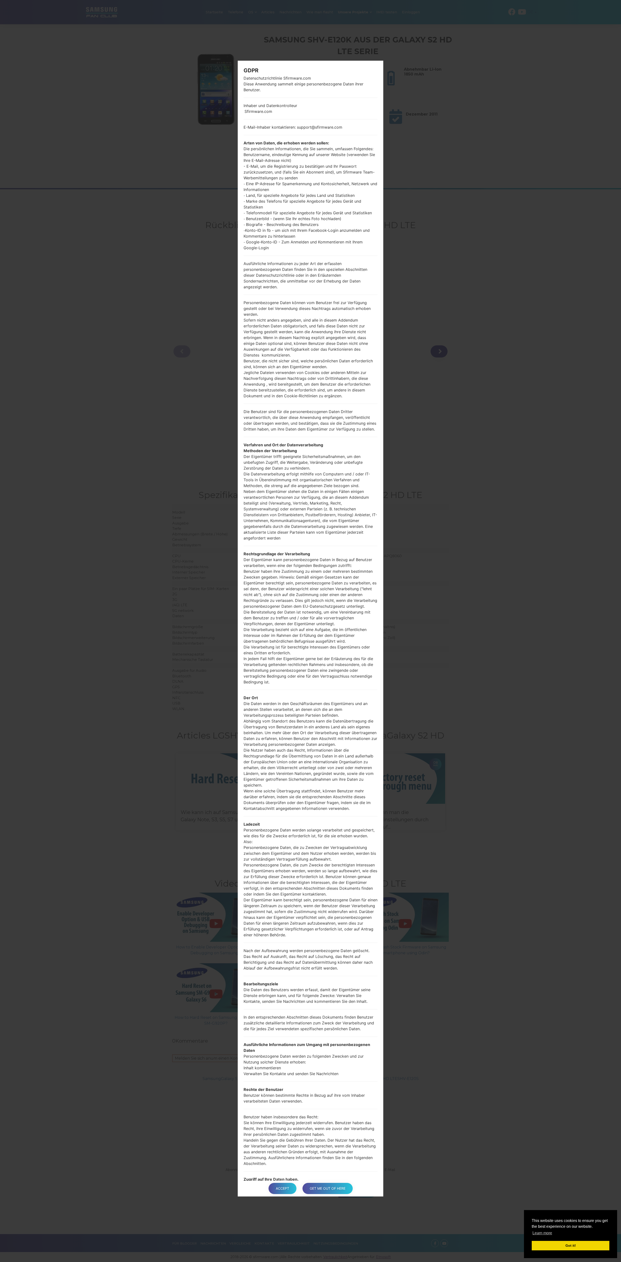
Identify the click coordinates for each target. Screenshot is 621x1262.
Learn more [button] (542, 1233)
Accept (282, 1188)
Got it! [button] (570, 1245)
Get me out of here (327, 1188)
